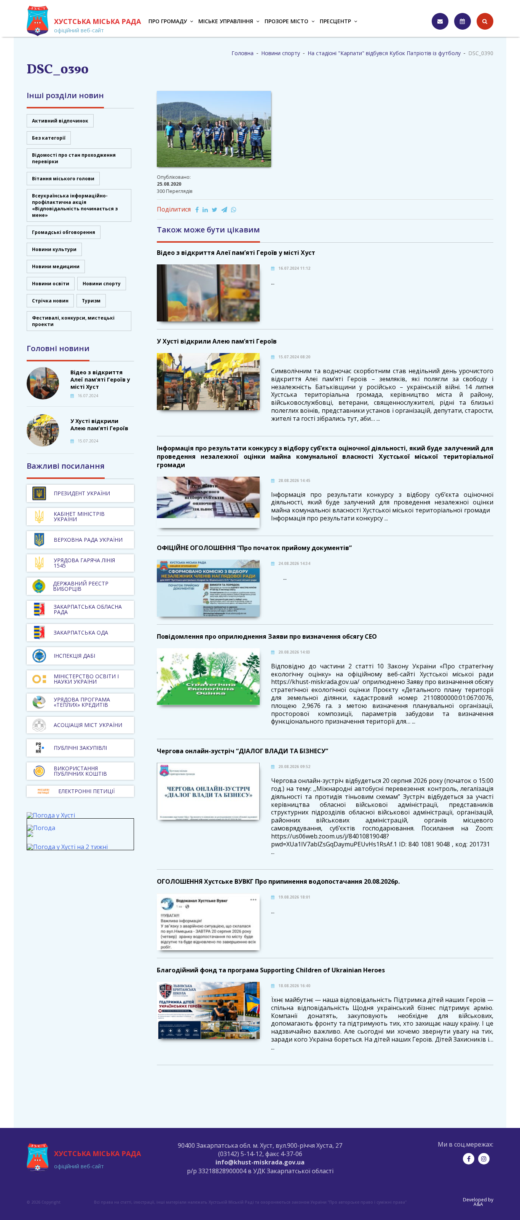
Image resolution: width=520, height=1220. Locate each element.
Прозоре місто (286, 21)
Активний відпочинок (60, 121)
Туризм (91, 300)
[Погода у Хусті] (51, 815)
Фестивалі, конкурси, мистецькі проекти (73, 321)
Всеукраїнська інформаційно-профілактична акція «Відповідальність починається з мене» (75, 205)
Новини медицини (56, 266)
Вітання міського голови (63, 178)
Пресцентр (335, 21)
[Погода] (41, 831)
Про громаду (167, 21)
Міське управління (225, 21)
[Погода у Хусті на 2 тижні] (67, 847)
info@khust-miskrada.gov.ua (260, 1162)
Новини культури (54, 249)
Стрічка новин (50, 300)
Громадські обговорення (63, 232)
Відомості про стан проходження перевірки (74, 158)
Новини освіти (50, 283)
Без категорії (48, 138)
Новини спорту (102, 283)
